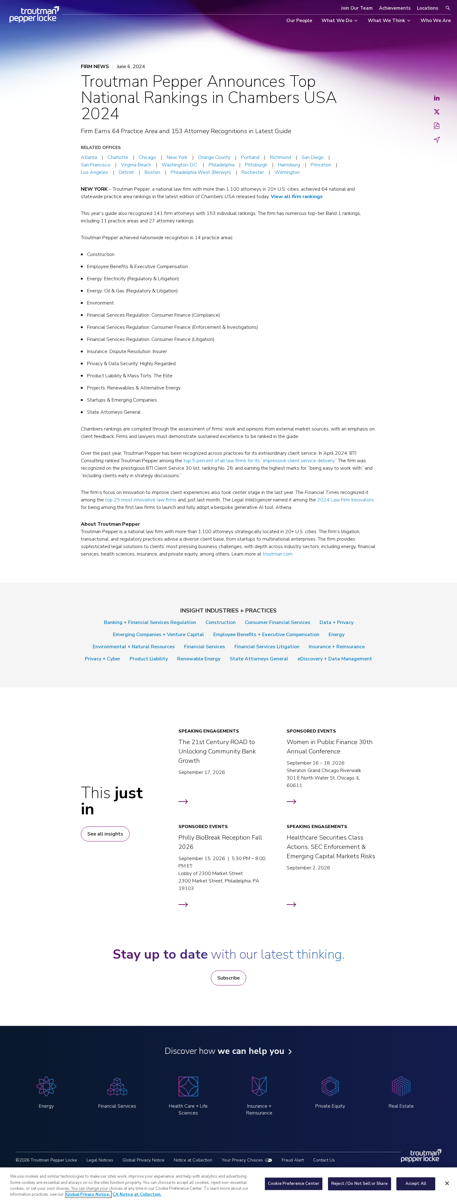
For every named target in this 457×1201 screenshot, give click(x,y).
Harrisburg (289, 164)
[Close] (447, 1183)
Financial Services (204, 646)
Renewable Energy (198, 658)
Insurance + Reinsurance (337, 646)
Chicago (147, 157)
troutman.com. (278, 554)
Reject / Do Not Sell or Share (359, 1183)
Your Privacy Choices (242, 1160)
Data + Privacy (336, 622)
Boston (152, 172)
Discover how (224, 1051)
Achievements (395, 8)
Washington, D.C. (180, 164)
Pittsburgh (256, 164)
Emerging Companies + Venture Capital (158, 634)
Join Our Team (357, 8)
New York (177, 157)
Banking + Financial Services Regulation (150, 622)
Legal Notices (99, 1160)
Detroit (126, 172)
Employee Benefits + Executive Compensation (266, 634)
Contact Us (324, 1160)
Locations (427, 8)
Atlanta (89, 157)
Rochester (253, 172)
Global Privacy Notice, (88, 1194)
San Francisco (95, 164)
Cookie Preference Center (293, 1183)
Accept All (415, 1183)
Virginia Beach (136, 164)
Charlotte (118, 157)
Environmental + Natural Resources (134, 646)
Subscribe (228, 978)
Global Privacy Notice (143, 1160)
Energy (336, 634)
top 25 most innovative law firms (141, 499)
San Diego (313, 157)
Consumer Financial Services (277, 622)
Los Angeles (94, 172)
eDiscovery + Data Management (335, 658)
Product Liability (149, 658)
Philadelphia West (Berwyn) (201, 172)
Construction (220, 622)
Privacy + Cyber (102, 658)
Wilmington (287, 172)
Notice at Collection (193, 1160)
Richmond (280, 157)
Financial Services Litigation (266, 646)
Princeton (321, 164)
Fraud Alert (293, 1160)
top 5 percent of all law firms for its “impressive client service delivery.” (260, 460)
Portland (250, 157)
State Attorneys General (259, 658)
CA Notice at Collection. (137, 1194)
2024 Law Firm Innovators (345, 499)
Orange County (214, 157)
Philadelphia (221, 164)
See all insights (105, 834)
